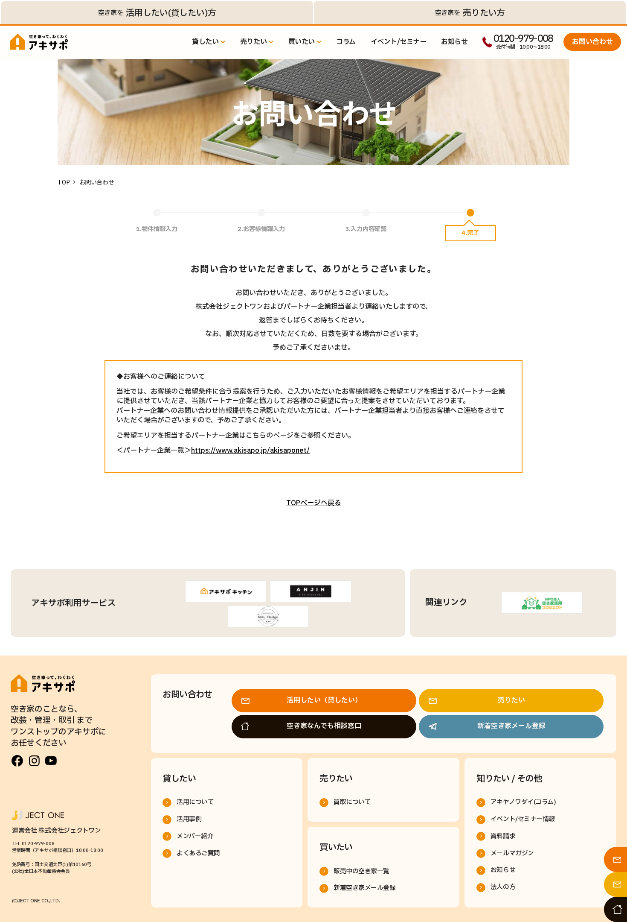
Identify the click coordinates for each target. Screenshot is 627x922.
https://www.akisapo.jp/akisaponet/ (250, 450)
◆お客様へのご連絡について (160, 377)
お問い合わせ (592, 42)
